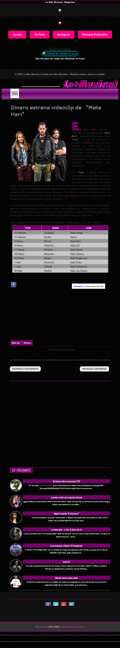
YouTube (39, 34)
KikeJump (43, 627)
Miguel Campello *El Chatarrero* (66, 513)
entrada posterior (25, 369)
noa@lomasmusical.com (72, 627)
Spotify (17, 34)
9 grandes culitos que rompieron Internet (66, 497)
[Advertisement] (65, 315)
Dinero (27, 342)
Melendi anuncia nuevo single (66, 577)
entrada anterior (94, 369)
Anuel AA (66, 561)
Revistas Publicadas (94, 34)
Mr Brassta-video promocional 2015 (66, 481)
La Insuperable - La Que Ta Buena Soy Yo (66, 529)
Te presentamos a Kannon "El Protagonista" (66, 545)
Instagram (63, 34)
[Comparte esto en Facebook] (14, 284)
